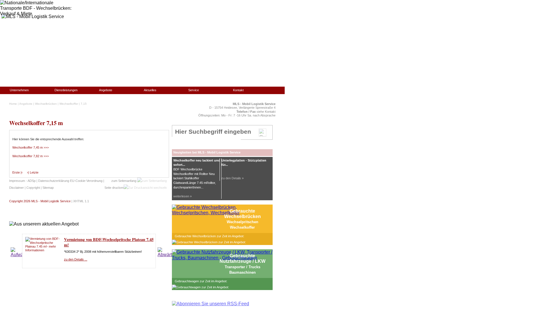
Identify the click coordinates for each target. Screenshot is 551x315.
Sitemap (48, 187)
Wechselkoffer (68, 103)
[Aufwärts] (19, 254)
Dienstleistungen (66, 90)
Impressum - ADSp (22, 180)
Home (13, 103)
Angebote (105, 90)
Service (193, 90)
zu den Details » (232, 178)
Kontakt (238, 90)
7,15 (84, 103)
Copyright (33, 187)
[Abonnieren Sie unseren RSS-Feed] (210, 303)
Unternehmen (19, 90)
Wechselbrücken (46, 103)
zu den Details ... (75, 259)
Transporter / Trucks (242, 267)
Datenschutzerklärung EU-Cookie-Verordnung (70, 180)
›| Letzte (32, 172)
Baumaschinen (242, 272)
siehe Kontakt (266, 111)
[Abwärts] (166, 254)
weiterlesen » (182, 196)
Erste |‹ (17, 172)
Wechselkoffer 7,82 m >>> (30, 156)
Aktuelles (150, 90)
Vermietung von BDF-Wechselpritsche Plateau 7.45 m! (109, 242)
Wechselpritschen (242, 222)
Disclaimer (16, 187)
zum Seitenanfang (124, 180)
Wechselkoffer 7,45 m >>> (30, 147)
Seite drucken (114, 187)
